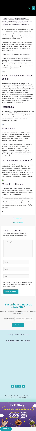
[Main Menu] (33, 8)
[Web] (16, 276)
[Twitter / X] (19, 386)
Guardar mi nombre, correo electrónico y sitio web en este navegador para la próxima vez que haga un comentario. (17, 284)
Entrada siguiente (18, 222)
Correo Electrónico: (8, 318)
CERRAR (6, 429)
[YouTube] (23, 386)
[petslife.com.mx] (7, 8)
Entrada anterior (18, 218)
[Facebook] (12, 386)
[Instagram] (16, 386)
